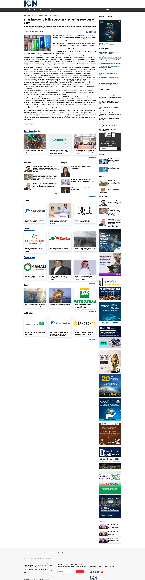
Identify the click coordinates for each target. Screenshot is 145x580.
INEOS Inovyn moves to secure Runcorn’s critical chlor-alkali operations (85, 249)
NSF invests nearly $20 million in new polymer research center (34, 151)
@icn (91, 564)
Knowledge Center (49, 558)
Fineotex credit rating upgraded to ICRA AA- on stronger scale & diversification (108, 123)
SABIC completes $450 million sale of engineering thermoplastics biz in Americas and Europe (84, 278)
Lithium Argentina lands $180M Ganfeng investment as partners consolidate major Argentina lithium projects (110, 107)
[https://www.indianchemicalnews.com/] (97, 578)
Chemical (36, 9)
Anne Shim (31, 124)
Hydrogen (52, 9)
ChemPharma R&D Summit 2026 (107, 44)
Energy (59, 9)
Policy (86, 9)
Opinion (25, 558)
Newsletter (46, 577)
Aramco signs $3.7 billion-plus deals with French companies (35, 333)
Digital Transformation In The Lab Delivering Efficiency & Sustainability (114, 160)
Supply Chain (63, 552)
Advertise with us (39, 577)
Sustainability (50, 552)
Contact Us (31, 577)
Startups (84, 552)
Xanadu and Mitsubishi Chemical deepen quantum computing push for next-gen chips (109, 111)
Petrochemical (44, 9)
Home (26, 9)
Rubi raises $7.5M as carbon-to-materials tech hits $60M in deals (83, 221)
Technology (56, 552)
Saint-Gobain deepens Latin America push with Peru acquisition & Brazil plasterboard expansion (110, 94)
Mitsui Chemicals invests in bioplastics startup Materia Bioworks (34, 221)
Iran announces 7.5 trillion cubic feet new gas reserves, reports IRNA (60, 305)
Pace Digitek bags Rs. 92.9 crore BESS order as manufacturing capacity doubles (108, 126)
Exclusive (72, 9)
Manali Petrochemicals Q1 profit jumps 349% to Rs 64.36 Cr (34, 277)
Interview (37, 558)
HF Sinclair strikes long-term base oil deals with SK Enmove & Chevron (59, 249)
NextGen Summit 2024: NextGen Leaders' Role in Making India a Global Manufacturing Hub (113, 533)
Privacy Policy (53, 577)
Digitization (80, 9)
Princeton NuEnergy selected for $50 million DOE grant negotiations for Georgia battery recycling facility (109, 102)
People (64, 163)
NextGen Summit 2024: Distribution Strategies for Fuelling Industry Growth (113, 540)
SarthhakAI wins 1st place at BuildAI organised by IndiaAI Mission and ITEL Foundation (59, 222)
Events (92, 9)
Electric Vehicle (71, 552)
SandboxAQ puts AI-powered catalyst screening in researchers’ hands (84, 333)
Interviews (28, 163)
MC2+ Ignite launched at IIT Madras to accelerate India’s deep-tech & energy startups (84, 152)
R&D (29, 15)
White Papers (109, 9)
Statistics (42, 558)
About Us (26, 577)
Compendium (100, 9)
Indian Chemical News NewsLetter (69, 564)
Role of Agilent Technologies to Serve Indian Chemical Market (114, 169)
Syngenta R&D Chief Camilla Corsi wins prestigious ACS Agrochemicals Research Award (83, 180)
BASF (26, 124)
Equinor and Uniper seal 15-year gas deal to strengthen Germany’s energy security (35, 305)
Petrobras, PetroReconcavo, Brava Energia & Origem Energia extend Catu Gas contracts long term (84, 306)
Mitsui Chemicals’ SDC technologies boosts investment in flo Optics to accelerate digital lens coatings (59, 334)
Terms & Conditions (62, 577)
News (30, 9)
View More (92, 157)
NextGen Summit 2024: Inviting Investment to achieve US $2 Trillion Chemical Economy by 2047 (114, 526)
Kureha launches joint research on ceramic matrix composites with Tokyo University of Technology (59, 152)
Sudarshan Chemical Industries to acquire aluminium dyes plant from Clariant (33, 250)
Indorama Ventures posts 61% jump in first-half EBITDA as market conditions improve (59, 278)
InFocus (65, 9)
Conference (30, 558)
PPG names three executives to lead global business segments (81, 188)
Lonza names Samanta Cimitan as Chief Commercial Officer (81, 167)
